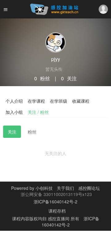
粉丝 (32, 132)
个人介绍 (14, 101)
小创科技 (44, 188)
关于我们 (65, 188)
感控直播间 (59, 218)
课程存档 (57, 211)
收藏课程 (80, 101)
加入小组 (14, 112)
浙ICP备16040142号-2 (55, 201)
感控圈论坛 (89, 188)
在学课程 (36, 101)
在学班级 (58, 101)
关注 (12, 132)
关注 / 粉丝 (38, 112)
